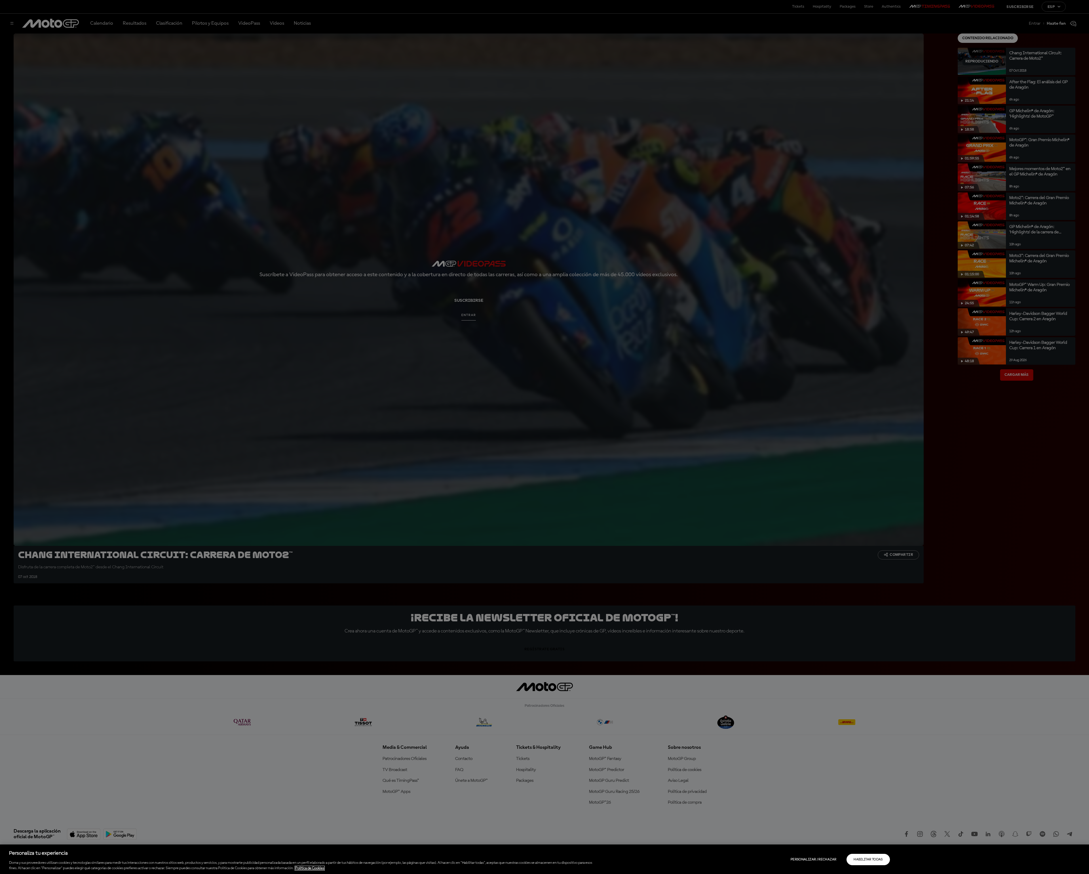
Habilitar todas (868, 859)
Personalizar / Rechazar (813, 859)
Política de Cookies (309, 868)
